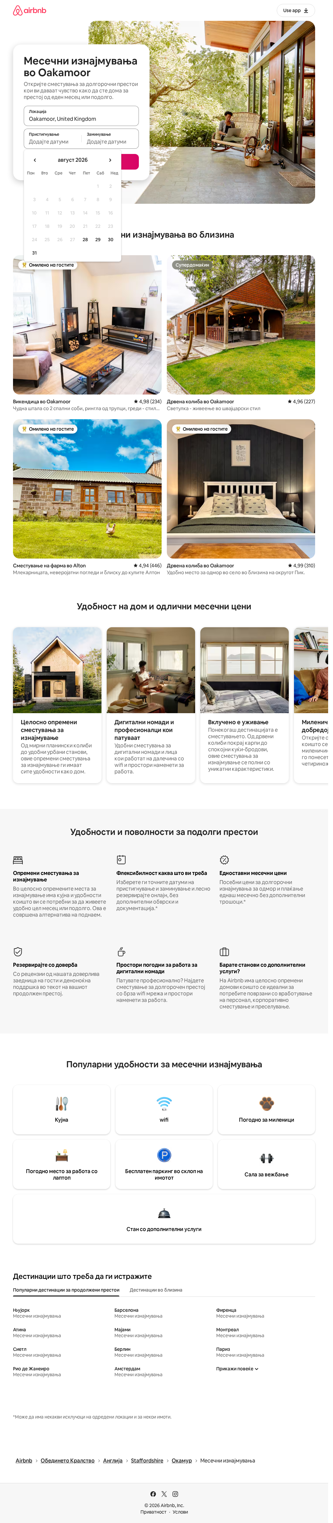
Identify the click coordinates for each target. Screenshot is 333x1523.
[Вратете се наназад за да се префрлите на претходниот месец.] (35, 160)
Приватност (153, 1512)
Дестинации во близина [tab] (156, 1290)
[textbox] (52, 141)
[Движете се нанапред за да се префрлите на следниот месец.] (110, 160)
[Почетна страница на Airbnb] (29, 10)
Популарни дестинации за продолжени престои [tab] (66, 1290)
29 (97, 239)
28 (85, 239)
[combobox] (81, 119)
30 (110, 239)
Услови (180, 1512)
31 (34, 253)
